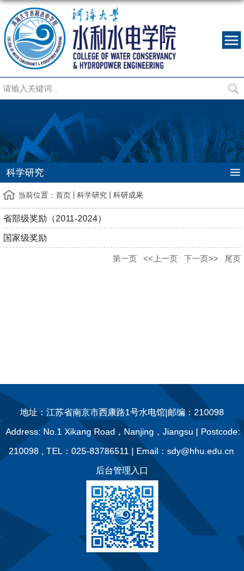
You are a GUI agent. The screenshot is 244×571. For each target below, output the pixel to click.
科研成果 (128, 195)
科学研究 (92, 195)
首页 (63, 195)
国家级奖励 (25, 238)
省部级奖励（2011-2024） (54, 218)
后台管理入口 (122, 470)
